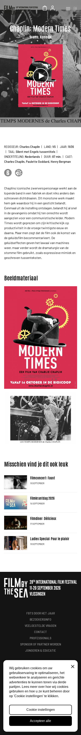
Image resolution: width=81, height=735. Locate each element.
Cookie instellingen (40, 709)
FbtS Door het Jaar (40, 613)
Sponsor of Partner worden (40, 644)
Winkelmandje (45, 9)
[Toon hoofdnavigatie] (68, 9)
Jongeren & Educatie (40, 650)
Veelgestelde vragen (40, 625)
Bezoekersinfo (40, 619)
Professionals (40, 638)
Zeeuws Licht (60, 9)
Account (52, 9)
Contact (40, 632)
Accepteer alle (40, 721)
